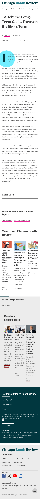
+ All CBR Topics (7, 459)
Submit (8, 426)
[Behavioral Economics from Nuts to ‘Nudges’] (33, 245)
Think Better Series (17, 373)
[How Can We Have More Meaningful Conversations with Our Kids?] (20, 246)
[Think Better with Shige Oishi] (20, 329)
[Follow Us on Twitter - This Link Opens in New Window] (9, 476)
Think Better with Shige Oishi (19, 337)
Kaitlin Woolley (32, 71)
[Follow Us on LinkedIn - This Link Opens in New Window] (20, 476)
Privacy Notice (7, 465)
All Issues (30, 459)
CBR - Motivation (7, 220)
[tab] (20, 195)
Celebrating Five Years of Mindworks (8, 337)
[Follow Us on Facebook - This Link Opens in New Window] (4, 476)
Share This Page (25, 41)
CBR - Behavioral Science (9, 41)
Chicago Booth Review (9, 9)
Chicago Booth (19, 462)
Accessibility (20, 465)
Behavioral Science (7, 306)
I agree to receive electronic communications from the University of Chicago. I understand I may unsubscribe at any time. (20, 416)
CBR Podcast (17, 288)
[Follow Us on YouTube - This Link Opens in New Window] (15, 476)
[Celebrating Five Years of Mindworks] (9, 329)
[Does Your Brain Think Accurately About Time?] (7, 244)
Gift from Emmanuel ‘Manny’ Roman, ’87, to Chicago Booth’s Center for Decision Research (30, 344)
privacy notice (19, 434)
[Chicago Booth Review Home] (20, 3)
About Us (20, 459)
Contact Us (6, 462)
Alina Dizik (7, 35)
